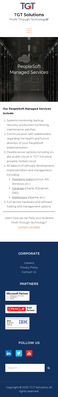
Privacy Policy (29, 267)
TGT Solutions (29, 14)
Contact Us (29, 272)
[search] (49, 368)
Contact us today (29, 227)
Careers (29, 263)
